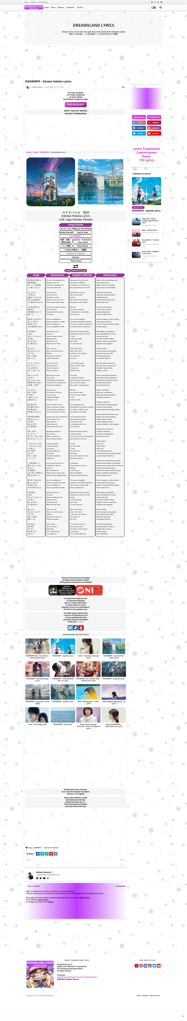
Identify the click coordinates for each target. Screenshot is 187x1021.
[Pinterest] (51, 854)
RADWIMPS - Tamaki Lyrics (63, 701)
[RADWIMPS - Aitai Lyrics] (63, 715)
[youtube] (44, 878)
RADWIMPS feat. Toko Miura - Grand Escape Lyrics (37, 657)
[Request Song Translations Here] (76, 106)
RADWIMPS (44, 152)
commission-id (154, 117)
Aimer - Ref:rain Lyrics (149, 230)
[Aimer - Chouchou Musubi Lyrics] (88, 646)
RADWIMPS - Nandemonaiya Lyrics (37, 680)
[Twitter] (42, 854)
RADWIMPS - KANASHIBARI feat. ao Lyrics (62, 680)
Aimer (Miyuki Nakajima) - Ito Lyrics (113, 702)
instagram (155, 128)
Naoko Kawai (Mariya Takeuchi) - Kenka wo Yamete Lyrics (88, 726)
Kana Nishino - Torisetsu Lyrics (150, 241)
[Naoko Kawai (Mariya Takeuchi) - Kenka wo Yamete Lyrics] (88, 715)
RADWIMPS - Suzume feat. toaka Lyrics (114, 657)
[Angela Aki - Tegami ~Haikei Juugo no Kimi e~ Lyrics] (136, 221)
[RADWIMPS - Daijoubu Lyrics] (114, 669)
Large (83, 270)
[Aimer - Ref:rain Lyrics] (136, 233)
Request (33, 2)
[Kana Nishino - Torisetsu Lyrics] (136, 242)
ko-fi (140, 123)
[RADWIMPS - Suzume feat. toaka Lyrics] (114, 646)
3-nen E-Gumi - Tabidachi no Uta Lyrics (150, 252)
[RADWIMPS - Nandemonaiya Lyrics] (37, 669)
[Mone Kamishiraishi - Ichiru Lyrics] (88, 692)
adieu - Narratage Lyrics (37, 724)
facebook (140, 128)
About (26, 2)
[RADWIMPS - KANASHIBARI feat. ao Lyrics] (63, 669)
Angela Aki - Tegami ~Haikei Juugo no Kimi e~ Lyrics (150, 221)
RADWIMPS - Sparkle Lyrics (63, 656)
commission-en (139, 117)
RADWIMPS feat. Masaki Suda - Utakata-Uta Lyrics (88, 680)
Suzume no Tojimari (76, 253)
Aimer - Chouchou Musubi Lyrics (88, 657)
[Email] (55, 854)
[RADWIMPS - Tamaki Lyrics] (63, 692)
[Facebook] (38, 854)
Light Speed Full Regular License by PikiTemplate (77, 977)
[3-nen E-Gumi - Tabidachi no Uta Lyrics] (136, 254)
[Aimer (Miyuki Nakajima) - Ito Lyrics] (114, 692)
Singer (35, 152)
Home (46, 7)
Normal (75, 270)
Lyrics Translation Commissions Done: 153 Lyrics (146, 154)
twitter (140, 133)
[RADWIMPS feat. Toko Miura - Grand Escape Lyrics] (37, 646)
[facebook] (37, 878)
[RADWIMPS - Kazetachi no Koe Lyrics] (37, 692)
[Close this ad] (183, 1016)
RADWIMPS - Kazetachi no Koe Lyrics (37, 702)
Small (67, 270)
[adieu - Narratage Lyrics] (37, 715)
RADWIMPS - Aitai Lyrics (63, 724)
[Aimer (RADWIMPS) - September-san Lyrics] (114, 715)
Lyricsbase (70, 7)
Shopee (51, 902)
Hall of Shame (43, 2)
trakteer (156, 123)
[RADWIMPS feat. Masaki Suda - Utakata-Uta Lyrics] (88, 669)
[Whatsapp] (47, 854)
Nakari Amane (43, 872)
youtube (155, 133)
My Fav (79, 7)
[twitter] (40, 878)
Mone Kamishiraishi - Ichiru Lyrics (88, 702)
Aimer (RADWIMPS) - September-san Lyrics (114, 725)
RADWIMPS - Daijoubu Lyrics (114, 679)
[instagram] (48, 878)
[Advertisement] (93, 61)
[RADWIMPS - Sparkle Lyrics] (63, 646)
